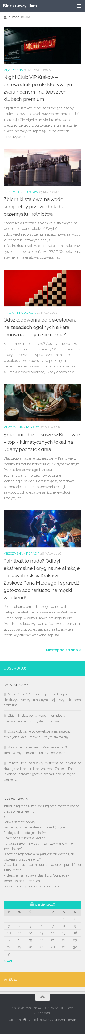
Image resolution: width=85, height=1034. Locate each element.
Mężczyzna (13, 70)
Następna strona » (63, 650)
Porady (32, 427)
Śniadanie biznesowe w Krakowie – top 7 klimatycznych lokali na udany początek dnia (42, 442)
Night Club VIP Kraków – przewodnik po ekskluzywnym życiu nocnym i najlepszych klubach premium (42, 699)
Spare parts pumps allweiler (24, 838)
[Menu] (79, 6)
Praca (9, 312)
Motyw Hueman (65, 1019)
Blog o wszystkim (20, 5)
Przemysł (12, 192)
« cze (8, 960)
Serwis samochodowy (19, 822)
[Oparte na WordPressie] (24, 1019)
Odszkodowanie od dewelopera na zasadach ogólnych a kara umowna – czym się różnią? (40, 327)
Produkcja (26, 312)
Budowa (30, 192)
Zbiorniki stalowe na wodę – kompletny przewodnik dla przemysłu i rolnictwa (35, 207)
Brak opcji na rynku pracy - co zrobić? (31, 886)
